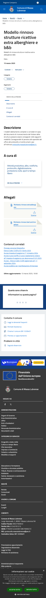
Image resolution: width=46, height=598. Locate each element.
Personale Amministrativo (11, 428)
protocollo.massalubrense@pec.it (24, 144)
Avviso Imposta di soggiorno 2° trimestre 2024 (21, 253)
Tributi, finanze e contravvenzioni (13, 471)
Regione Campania (10, 2)
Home (5, 18)
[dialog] (23, 583)
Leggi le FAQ (6, 550)
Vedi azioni (18, 70)
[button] (23, 594)
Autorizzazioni (6, 478)
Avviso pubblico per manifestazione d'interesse (21, 266)
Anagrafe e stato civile (9, 442)
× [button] (43, 570)
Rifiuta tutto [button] (32, 589)
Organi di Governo (8, 415)
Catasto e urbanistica (9, 452)
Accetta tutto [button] (14, 590)
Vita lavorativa (6, 447)
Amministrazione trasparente (12, 563)
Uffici (3, 420)
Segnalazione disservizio (10, 547)
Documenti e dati (7, 431)
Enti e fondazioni (7, 423)
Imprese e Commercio (9, 449)
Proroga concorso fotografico (14, 248)
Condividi (8, 70)
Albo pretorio (6, 566)
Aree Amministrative (9, 418)
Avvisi (19, 18)
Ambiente (4, 473)
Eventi (3, 505)
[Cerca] (41, 9)
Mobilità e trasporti (8, 454)
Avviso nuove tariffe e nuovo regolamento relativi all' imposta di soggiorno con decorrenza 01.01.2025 (23, 256)
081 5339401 (19, 534)
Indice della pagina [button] (13, 97)
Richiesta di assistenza (9, 552)
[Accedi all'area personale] (38, 2)
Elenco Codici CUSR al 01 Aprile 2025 (17, 250)
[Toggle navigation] (4, 9)
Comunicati (5, 492)
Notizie (4, 489)
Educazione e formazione (10, 465)
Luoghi (3, 507)
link (23, 585)
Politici (3, 425)
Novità (12, 18)
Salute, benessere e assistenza (12, 476)
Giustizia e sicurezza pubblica (12, 468)
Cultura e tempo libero (9, 444)
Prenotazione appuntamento (12, 545)
